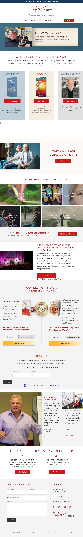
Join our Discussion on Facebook (43, 385)
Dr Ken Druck (42, 8)
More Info (9, 337)
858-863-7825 (35, 15)
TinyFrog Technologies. (68, 533)
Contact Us (69, 20)
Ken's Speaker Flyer (54, 279)
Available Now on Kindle (27, 337)
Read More (48, 437)
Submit (7, 382)
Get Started (23, 472)
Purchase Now (19, 343)
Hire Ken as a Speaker (67, 234)
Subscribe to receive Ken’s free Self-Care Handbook (41, 1)
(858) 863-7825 (60, 496)
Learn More (46, 275)
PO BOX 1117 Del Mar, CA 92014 (61, 490)
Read (63, 161)
